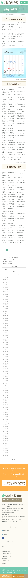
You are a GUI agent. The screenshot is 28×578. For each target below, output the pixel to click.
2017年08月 (6, 388)
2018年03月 (6, 376)
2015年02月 (6, 438)
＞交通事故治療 (5, 560)
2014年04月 (6, 455)
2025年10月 (6, 284)
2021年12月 (6, 311)
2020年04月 (6, 342)
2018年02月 (6, 378)
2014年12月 (6, 441)
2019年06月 (6, 354)
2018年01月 (6, 380)
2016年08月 (6, 407)
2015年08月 (6, 428)
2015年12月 (6, 421)
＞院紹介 (4, 549)
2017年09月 (6, 387)
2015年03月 (6, 436)
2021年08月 (6, 318)
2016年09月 (6, 406)
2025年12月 (6, 282)
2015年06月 (6, 431)
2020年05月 (6, 340)
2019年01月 (6, 361)
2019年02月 (6, 359)
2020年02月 (6, 346)
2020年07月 (6, 339)
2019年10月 (6, 351)
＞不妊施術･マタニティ (7, 556)
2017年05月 (6, 394)
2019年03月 (6, 358)
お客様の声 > (6, 534)
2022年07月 (6, 304)
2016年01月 (6, 419)
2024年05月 (6, 289)
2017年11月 (6, 383)
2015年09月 (6, 426)
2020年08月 (6, 337)
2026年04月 (6, 279)
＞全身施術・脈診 (6, 551)
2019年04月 (6, 356)
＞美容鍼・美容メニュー (7, 553)
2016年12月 (6, 400)
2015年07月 (6, 430)
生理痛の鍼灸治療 (14, 84)
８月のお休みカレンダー (14, 19)
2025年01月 (6, 286)
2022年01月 (6, 310)
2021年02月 (6, 328)
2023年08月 (6, 296)
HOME (3, 546)
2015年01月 (6, 440)
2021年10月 (6, 315)
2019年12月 (6, 349)
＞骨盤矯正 (4, 558)
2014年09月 (6, 447)
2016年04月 (6, 414)
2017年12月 (6, 382)
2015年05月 (6, 433)
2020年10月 (6, 334)
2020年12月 (6, 332)
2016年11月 (6, 402)
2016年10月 (6, 404)
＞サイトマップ (5, 569)
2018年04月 (6, 375)
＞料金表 (4, 563)
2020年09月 (6, 335)
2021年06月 (6, 322)
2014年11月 (6, 443)
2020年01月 (6, 347)
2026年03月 (6, 280)
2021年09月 (6, 316)
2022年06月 (6, 306)
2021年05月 (6, 323)
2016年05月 (6, 412)
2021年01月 (6, 330)
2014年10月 (6, 445)
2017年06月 (6, 392)
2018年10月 (6, 366)
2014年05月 (6, 454)
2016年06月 (6, 411)
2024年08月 (6, 287)
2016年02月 (6, 418)
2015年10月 (6, 424)
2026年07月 (6, 277)
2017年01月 (6, 399)
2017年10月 (6, 385)
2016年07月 (6, 409)
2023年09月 (6, 294)
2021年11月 (6, 313)
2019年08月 (6, 352)
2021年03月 (6, 327)
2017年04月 (6, 395)
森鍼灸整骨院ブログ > (8, 530)
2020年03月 (6, 344)
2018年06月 (6, 371)
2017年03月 (6, 397)
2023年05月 (6, 299)
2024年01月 (6, 291)
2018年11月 (6, 364)
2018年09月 (6, 368)
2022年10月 (6, 303)
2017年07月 (6, 390)
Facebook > (7, 538)
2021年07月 (6, 320)
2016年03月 (6, 416)
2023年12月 (6, 292)
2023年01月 (6, 301)
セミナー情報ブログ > (8, 541)
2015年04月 (6, 435)
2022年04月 (6, 308)
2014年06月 (6, 452)
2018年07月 (6, 370)
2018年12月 (6, 363)
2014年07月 (6, 450)
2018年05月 (6, 373)
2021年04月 (6, 325)
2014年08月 (6, 448)
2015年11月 (6, 423)
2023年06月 (6, 298)
